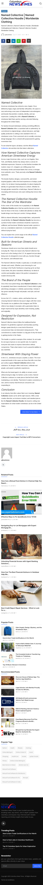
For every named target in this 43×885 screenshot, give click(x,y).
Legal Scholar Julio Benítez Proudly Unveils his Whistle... (28, 688)
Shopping (5, 756)
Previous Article (22, 427)
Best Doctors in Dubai (8, 765)
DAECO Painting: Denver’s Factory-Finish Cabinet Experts (27, 710)
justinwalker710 (5, 519)
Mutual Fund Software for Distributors (13, 773)
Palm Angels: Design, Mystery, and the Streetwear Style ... (29, 628)
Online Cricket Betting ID (17, 761)
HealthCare (15, 756)
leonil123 (18, 658)
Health (12, 748)
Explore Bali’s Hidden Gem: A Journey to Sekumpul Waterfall (28, 644)
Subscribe (37, 866)
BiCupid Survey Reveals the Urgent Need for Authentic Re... (27, 731)
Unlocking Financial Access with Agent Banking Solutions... (19, 562)
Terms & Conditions (7, 880)
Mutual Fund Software (9, 769)
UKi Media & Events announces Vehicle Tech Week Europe (26, 699)
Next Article (20, 435)
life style (25, 778)
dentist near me (23, 765)
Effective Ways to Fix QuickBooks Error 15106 (18, 517)
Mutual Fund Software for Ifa (11, 778)
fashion (4, 748)
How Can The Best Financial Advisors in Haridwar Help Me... (20, 573)
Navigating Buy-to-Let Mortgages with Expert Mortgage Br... (18, 526)
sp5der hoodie (34, 756)
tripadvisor (19, 648)
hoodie (24, 756)
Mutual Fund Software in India (11, 782)
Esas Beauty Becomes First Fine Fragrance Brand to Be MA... (26, 720)
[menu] (2, 3)
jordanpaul (4, 530)
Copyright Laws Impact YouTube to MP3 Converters (21, 437)
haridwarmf (4, 577)
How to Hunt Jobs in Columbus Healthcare (18, 840)
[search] (40, 3)
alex (4, 640)
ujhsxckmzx (5, 460)
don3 (17, 631)
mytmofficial (4, 566)
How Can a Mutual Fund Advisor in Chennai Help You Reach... (21, 482)
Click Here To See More (30, 412)
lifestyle (20, 748)
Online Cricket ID (21, 752)
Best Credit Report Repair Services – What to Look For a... (20, 609)
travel (31, 752)
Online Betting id (7, 752)
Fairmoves (4, 486)
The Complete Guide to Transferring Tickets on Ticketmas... (28, 655)
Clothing (28, 748)
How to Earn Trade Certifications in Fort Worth (18, 638)
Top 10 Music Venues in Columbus (14, 665)
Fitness (4, 761)
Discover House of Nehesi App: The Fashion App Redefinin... (28, 678)
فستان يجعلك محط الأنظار (21, 430)
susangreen (4, 613)
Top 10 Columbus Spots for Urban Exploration (19, 846)
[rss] (3, 823)
